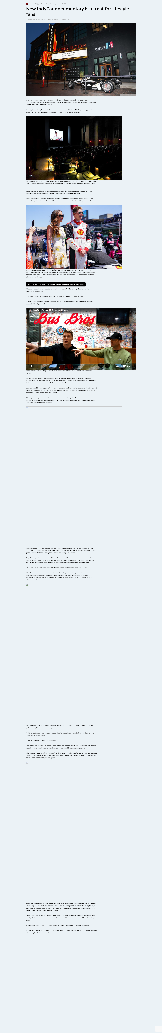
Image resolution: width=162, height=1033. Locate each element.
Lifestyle (54, 3)
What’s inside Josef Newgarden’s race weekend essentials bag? (56, 284)
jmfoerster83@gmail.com (37, 3)
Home (28, 19)
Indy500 (48, 3)
